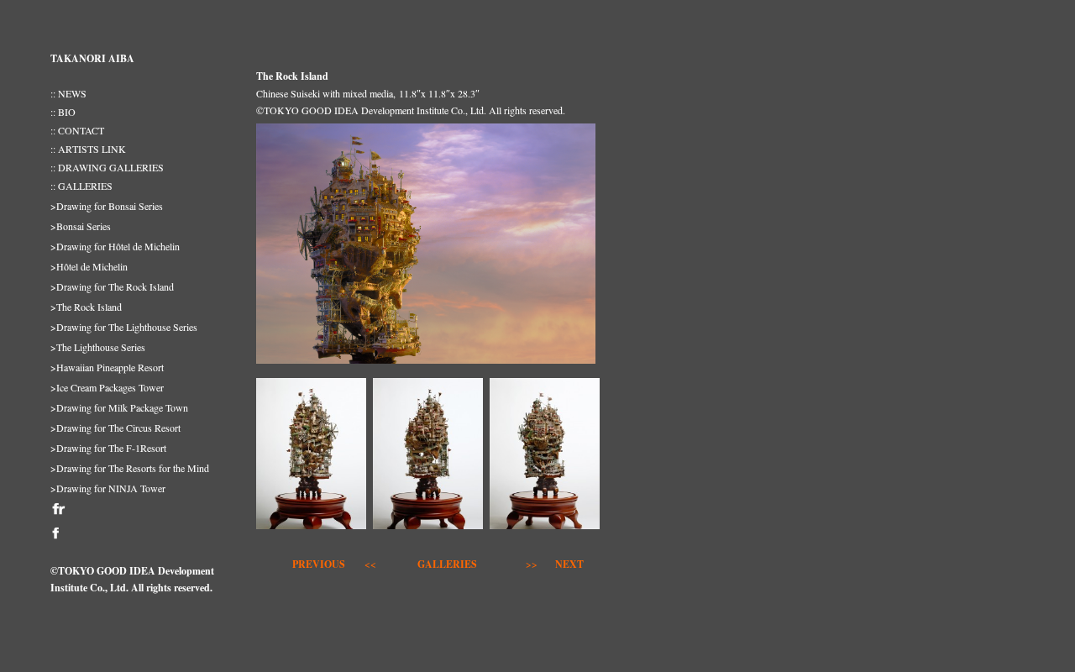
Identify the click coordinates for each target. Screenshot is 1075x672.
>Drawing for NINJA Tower (107, 488)
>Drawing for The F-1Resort (108, 447)
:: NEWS (68, 93)
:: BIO (63, 111)
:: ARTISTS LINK (88, 148)
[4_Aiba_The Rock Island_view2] (545, 530)
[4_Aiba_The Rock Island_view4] (311, 530)
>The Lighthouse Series (97, 347)
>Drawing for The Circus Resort (115, 427)
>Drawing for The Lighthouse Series (123, 326)
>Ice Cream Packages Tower (107, 387)
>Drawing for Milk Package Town (119, 407)
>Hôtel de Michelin (89, 266)
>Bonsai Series (80, 226)
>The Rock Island (86, 306)
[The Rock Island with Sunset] (425, 364)
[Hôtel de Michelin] (348, 564)
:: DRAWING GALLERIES (107, 167)
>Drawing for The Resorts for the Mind (129, 468)
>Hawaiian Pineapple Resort (107, 367)
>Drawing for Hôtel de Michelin (115, 246)
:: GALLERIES (81, 185)
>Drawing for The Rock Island (112, 286)
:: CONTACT (77, 130)
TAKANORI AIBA (92, 58)
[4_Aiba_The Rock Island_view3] (428, 530)
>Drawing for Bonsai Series (106, 206)
